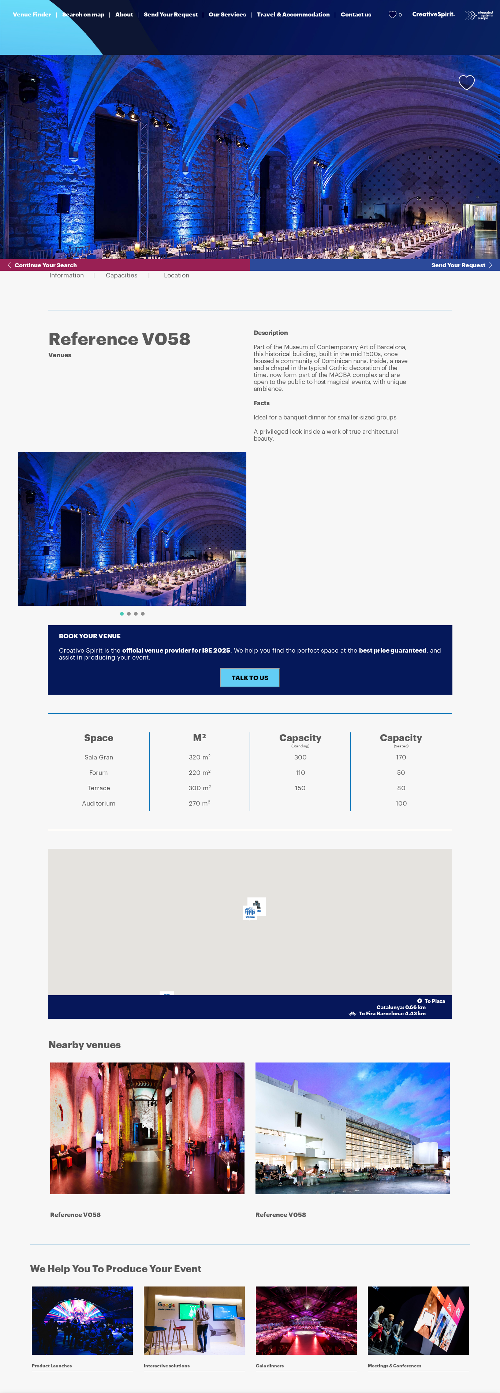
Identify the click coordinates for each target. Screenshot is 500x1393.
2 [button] (129, 614)
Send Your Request (458, 264)
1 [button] (122, 614)
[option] (132, 529)
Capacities (121, 275)
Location (176, 275)
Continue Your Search (46, 264)
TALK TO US (250, 677)
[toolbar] (129, 535)
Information (66, 275)
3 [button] (136, 614)
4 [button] (143, 614)
